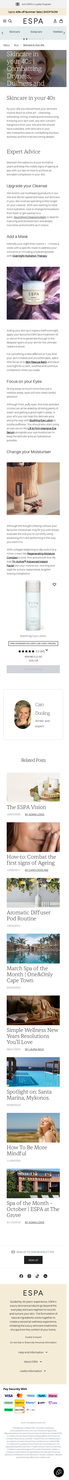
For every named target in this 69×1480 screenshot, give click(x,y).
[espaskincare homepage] (33, 21)
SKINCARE (13, 44)
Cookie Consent (33, 1337)
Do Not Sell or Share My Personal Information (33, 1342)
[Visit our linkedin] (45, 1276)
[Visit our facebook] (21, 1276)
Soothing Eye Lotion (33, 636)
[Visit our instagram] (29, 1276)
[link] (55, 21)
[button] (58, 1472)
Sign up (33, 1260)
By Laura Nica (34, 1049)
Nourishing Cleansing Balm (30, 217)
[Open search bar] (10, 21)
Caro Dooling (42, 709)
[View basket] (61, 21)
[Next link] (64, 33)
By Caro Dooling (36, 870)
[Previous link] (2, 33)
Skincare (14, 31)
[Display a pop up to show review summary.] (47, 650)
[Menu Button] (3, 21)
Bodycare (36, 31)
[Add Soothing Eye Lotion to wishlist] (54, 584)
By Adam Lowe (34, 814)
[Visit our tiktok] (37, 1276)
